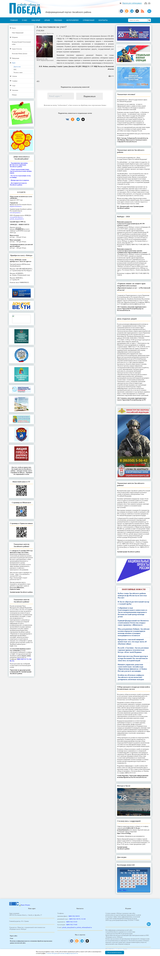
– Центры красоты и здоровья (19, 180)
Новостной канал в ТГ (21, 482)
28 (130, 887)
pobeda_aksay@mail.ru (17, 219)
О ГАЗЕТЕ (21, 192)
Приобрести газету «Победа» (21, 255)
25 (145, 884)
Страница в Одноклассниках (21, 523)
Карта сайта (13, 936)
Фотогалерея (72, 20)
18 (145, 881)
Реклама (58, 20)
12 (122, 881)
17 (141, 881)
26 (122, 887)
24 (141, 884)
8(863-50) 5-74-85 (71, 924)
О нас (24, 20)
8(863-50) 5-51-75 (22, 659)
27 (126, 887)
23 (137, 884)
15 (134, 881)
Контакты (103, 20)
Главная (14, 20)
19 (122, 884)
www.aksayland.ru (15, 212)
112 (13, 661)
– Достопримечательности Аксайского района (18, 184)
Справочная (88, 20)
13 (126, 881)
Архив (47, 20)
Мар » (125, 890)
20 (126, 884)
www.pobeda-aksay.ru (16, 217)
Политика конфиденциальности (68, 953)
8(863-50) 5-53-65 (71, 922)
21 (130, 884)
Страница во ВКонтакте (21, 502)
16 (137, 881)
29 (134, 887)
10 (141, 878)
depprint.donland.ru (16, 206)
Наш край (36, 20)
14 (130, 881)
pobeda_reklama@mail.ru (84, 927)
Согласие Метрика (51, 953)
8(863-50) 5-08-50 (74, 916)
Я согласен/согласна (114, 952)
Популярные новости (133, 589)
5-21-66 (83, 919)
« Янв (119, 890)
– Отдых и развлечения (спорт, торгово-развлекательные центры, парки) (21, 171)
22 (134, 884)
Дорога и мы (50, 33)
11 (145, 878)
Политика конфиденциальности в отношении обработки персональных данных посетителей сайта (31, 942)
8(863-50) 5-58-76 (74, 919)
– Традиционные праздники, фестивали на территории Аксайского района (19, 164)
